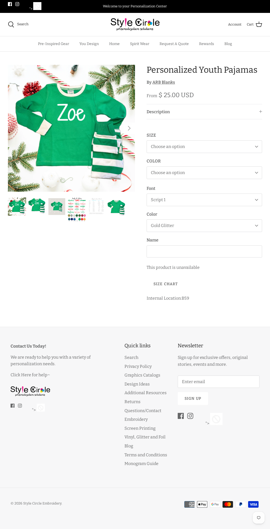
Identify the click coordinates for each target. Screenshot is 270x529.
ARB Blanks (163, 82)
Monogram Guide (141, 463)
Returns (132, 401)
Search (131, 357)
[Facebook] (10, 4)
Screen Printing (140, 428)
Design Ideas (137, 384)
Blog (228, 44)
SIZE (151, 135)
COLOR (154, 161)
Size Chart (165, 284)
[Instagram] (17, 4)
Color (152, 214)
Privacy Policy (138, 366)
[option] (71, 128)
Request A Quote (174, 44)
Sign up (193, 398)
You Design (89, 44)
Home (114, 44)
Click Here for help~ (30, 374)
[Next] (129, 128)
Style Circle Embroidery (42, 503)
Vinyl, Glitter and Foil (145, 436)
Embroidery (136, 419)
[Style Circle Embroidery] (135, 24)
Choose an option (168, 146)
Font (151, 188)
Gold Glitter (162, 225)
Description (158, 111)
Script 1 (158, 199)
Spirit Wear (139, 44)
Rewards (206, 44)
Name (152, 240)
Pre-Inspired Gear (53, 44)
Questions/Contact (142, 410)
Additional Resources (145, 392)
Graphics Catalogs (142, 375)
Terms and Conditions (145, 454)
